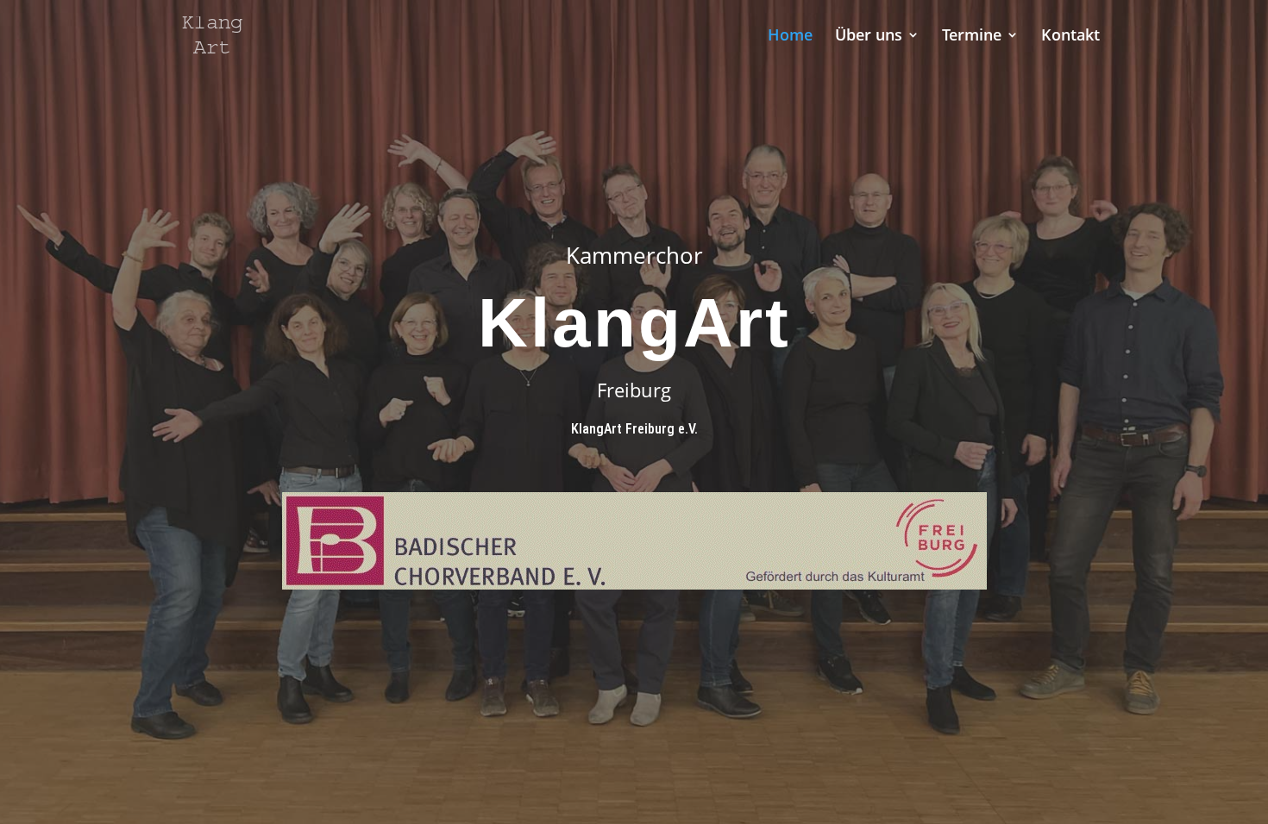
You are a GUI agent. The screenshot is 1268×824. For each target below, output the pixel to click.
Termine (971, 36)
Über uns (868, 36)
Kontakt (1070, 36)
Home (790, 36)
